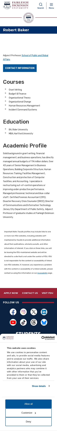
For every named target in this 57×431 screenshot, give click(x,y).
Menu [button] (51, 8)
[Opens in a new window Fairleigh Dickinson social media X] (33, 312)
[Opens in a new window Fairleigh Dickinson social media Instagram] (23, 312)
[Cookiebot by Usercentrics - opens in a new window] (41, 338)
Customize (26, 412)
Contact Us (30, 293)
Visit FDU (47, 293)
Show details (39, 386)
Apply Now (11, 293)
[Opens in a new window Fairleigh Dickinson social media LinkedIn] (44, 312)
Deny (28, 421)
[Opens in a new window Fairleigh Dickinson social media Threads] (33, 322)
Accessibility (42, 273)
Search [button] (40, 8)
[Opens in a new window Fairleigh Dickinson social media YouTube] (13, 322)
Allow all (28, 404)
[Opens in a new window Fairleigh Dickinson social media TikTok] (23, 322)
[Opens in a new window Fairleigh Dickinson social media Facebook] (13, 312)
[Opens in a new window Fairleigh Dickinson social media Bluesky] (44, 322)
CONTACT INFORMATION (20, 68)
